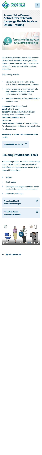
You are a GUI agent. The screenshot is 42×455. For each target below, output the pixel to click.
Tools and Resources (21, 15)
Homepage (8, 15)
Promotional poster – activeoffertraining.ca (12, 213)
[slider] (12, 243)
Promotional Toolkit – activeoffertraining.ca (12, 202)
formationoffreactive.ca (13, 144)
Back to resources (13, 254)
